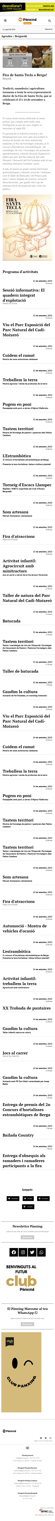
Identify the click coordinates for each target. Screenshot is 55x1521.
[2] (21, 1372)
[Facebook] (13, 1252)
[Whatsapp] (41, 1252)
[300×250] (21, 1278)
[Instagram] (23, 1252)
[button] (49, 21)
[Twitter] (32, 1252)
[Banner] (27, 7)
